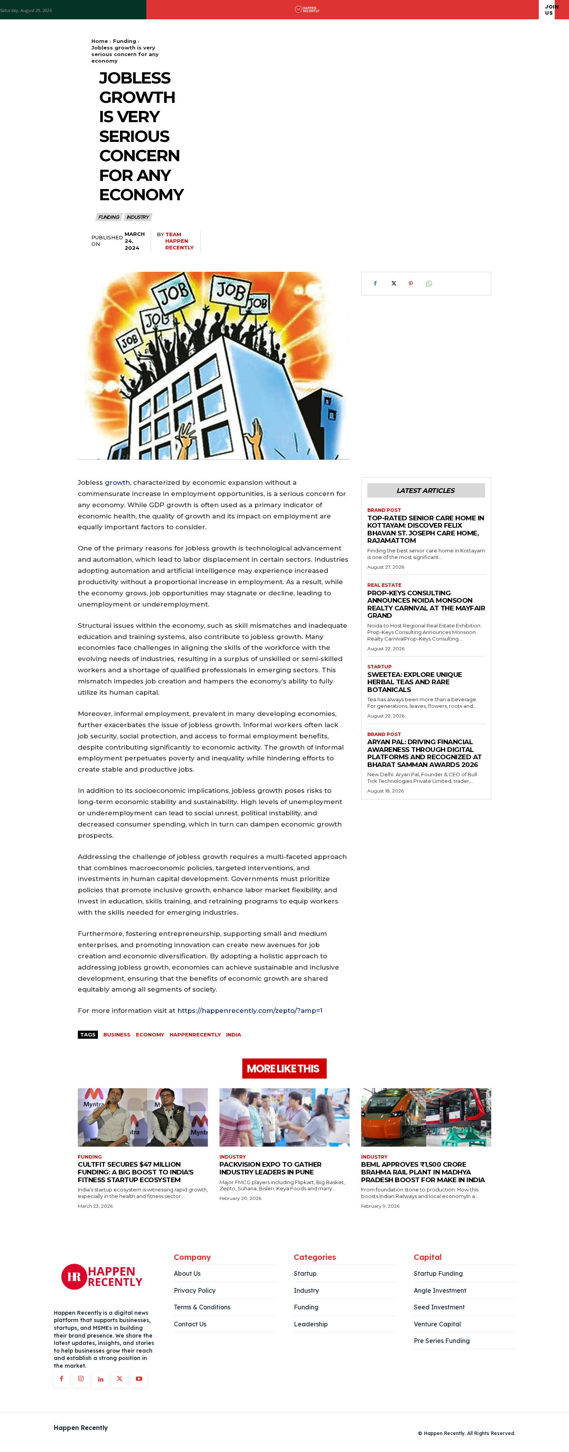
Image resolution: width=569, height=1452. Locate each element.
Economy (150, 1034)
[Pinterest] (410, 283)
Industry (138, 217)
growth (117, 482)
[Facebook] (375, 283)
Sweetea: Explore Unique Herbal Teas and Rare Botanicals (414, 682)
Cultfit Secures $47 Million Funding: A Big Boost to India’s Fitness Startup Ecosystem (136, 1172)
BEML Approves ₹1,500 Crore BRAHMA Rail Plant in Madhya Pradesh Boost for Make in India (423, 1172)
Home (99, 41)
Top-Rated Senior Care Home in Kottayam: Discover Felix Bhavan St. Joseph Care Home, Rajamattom (425, 529)
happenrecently (195, 1034)
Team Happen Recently (179, 241)
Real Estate (384, 585)
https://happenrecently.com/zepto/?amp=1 (249, 1010)
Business (116, 1034)
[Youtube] (139, 1379)
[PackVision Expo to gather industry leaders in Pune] (284, 1117)
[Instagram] (81, 1379)
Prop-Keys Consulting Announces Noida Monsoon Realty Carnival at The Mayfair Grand (426, 604)
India (233, 1034)
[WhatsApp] (428, 283)
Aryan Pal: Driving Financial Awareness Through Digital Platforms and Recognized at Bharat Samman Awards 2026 (424, 753)
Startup (379, 667)
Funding (124, 41)
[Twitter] (393, 283)
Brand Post (384, 510)
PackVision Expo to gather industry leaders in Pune (270, 1168)
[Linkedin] (100, 1379)
